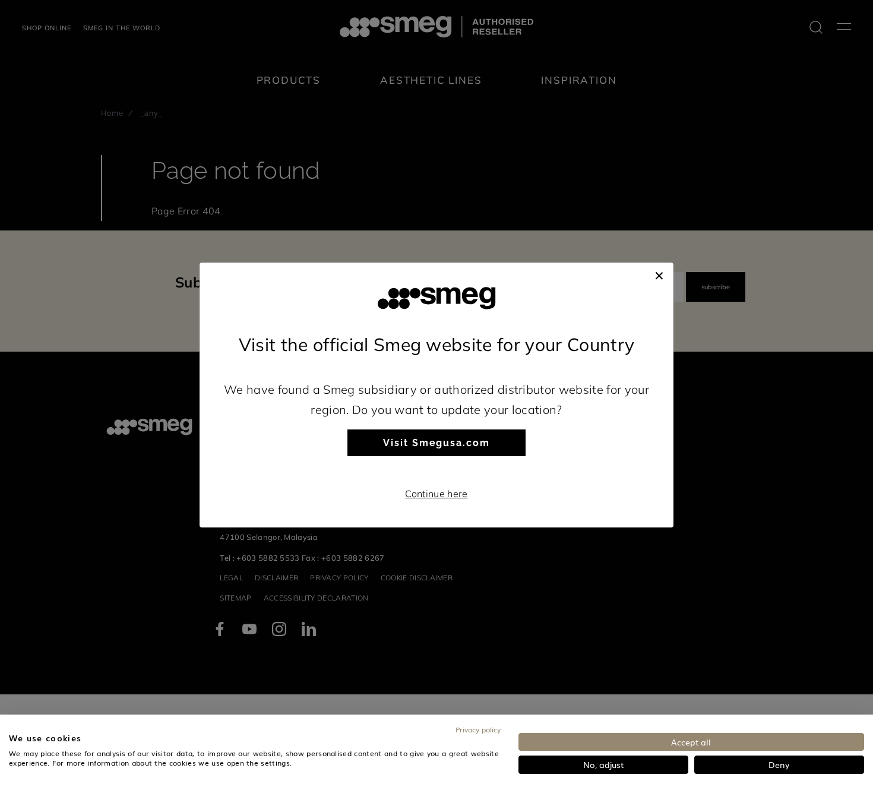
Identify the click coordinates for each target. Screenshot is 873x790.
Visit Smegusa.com (436, 442)
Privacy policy (478, 729)
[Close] (659, 274)
